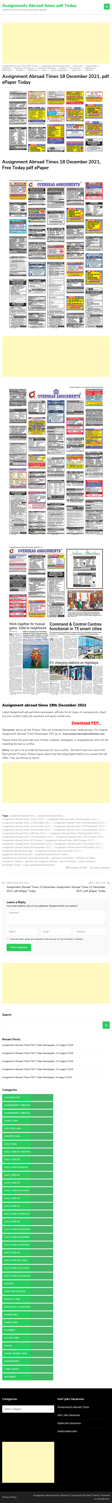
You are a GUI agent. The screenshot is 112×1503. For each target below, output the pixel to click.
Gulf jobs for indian (85, 858)
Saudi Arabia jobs (59, 70)
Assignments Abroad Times (73, 1407)
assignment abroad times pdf (17, 854)
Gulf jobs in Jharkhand (12, 1207)
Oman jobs (7, 70)
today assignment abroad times (39, 865)
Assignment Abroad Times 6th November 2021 (26, 847)
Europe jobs (12, 1136)
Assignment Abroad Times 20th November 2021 (79, 829)
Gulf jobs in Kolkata (12, 1222)
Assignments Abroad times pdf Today (39, 5)
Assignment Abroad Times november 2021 (57, 851)
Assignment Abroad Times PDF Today (19, 66)
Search (6, 1015)
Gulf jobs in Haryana (12, 1199)
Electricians (92, 66)
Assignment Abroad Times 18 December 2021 (26, 829)
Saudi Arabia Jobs (67, 1431)
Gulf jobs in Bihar (16, 1167)
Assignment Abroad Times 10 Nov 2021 (23, 819)
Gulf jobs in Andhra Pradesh (17, 1152)
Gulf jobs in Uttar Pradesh (16, 1269)
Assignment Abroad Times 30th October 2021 (69, 840)
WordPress (103, 1499)
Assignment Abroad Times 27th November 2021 (27, 836)
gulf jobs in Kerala (16, 1213)
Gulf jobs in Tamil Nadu (16, 1261)
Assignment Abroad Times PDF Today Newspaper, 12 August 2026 (37, 1069)
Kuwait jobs (75, 68)
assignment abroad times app (17, 851)
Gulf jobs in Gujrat (17, 1190)
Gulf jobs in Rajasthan (12, 1253)
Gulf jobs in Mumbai (46, 68)
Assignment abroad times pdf (55, 66)
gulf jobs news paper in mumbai (41, 861)
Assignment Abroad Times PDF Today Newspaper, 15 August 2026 (37, 1061)
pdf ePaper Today (11, 865)
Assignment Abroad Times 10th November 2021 (72, 819)
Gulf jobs (6, 68)
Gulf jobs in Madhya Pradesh (17, 1230)
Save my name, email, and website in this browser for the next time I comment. (46, 939)
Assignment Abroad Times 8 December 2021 (77, 847)
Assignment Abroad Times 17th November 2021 (79, 826)
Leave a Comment (101, 867)
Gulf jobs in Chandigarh (12, 1176)
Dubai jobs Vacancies (69, 1423)
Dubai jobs (78, 66)
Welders (89, 70)
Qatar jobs (33, 70)
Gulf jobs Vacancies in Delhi (17, 1277)
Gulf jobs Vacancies (68, 1415)
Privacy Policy (9, 1497)
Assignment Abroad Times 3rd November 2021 (26, 843)
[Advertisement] (56, 43)
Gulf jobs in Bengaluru (12, 1160)
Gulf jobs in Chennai (24, 68)
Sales (44, 70)
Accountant (12, 1097)
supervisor (76, 70)
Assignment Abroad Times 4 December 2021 (77, 843)
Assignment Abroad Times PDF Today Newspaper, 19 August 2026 (37, 1053)
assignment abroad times (50, 815)
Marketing (89, 68)
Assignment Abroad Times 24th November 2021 (74, 833)
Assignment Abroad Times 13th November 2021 (79, 822)
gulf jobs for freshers (62, 858)
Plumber (20, 70)
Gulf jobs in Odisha (17, 1244)
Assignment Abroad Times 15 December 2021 (26, 826)
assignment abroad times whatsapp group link (25, 858)
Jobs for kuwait (67, 861)
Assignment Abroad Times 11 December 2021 (26, 822)
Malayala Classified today (17, 1308)
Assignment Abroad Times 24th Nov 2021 (24, 833)
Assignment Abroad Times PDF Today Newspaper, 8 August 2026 (37, 1077)
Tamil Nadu (11, 1369)
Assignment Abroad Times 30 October (22, 840)
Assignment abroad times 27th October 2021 (79, 836)
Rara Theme (93, 1495)
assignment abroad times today (51, 854)
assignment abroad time (22, 815)
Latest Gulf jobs (86, 861)
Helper (63, 68)
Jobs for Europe (15, 1291)
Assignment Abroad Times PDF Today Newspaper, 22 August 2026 (37, 1045)
